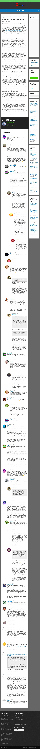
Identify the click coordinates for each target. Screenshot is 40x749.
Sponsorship (17, 717)
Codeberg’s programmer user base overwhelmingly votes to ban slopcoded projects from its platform (34, 154)
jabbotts (17, 239)
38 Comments (22, 23)
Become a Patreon (34, 62)
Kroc (8, 144)
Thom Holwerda (6, 23)
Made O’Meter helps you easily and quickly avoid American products (34, 219)
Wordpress (3, 725)
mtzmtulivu (12, 171)
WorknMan (9, 601)
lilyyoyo (8, 700)
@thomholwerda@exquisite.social (13, 125)
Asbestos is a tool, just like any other (33, 174)
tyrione (8, 621)
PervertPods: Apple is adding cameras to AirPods (34, 189)
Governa (9, 398)
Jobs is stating (15, 46)
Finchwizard (12, 404)
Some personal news (34, 234)
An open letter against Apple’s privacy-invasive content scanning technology (33, 137)
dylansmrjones (13, 165)
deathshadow (12, 299)
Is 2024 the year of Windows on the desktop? (33, 204)
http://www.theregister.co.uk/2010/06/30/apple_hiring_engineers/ (19, 646)
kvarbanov (14, 530)
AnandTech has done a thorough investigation (13, 30)
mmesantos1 (10, 470)
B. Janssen (16, 213)
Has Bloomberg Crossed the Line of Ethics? (34, 111)
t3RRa (13, 259)
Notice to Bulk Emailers (19, 721)
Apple (7, 16)
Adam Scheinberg (4, 723)
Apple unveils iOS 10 (34, 129)
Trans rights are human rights (20, 724)
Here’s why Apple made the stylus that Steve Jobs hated (34, 104)
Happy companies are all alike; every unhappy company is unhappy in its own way (34, 181)
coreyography (10, 584)
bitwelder (9, 643)
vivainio (11, 361)
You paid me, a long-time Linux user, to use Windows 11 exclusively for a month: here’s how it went (34, 165)
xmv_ (8, 445)
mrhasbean (9, 501)
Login (32, 88)
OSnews (2, 747)
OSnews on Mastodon (19, 719)
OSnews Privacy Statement (6, 715)
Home (4, 16)
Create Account (34, 86)
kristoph (11, 419)
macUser (9, 653)
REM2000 (9, 425)
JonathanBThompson (11, 136)
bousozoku (14, 549)
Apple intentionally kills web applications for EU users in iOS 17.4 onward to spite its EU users (34, 212)
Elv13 (11, 253)
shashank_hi (12, 479)
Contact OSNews (18, 722)
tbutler (11, 266)
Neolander (14, 276)
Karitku (11, 521)
